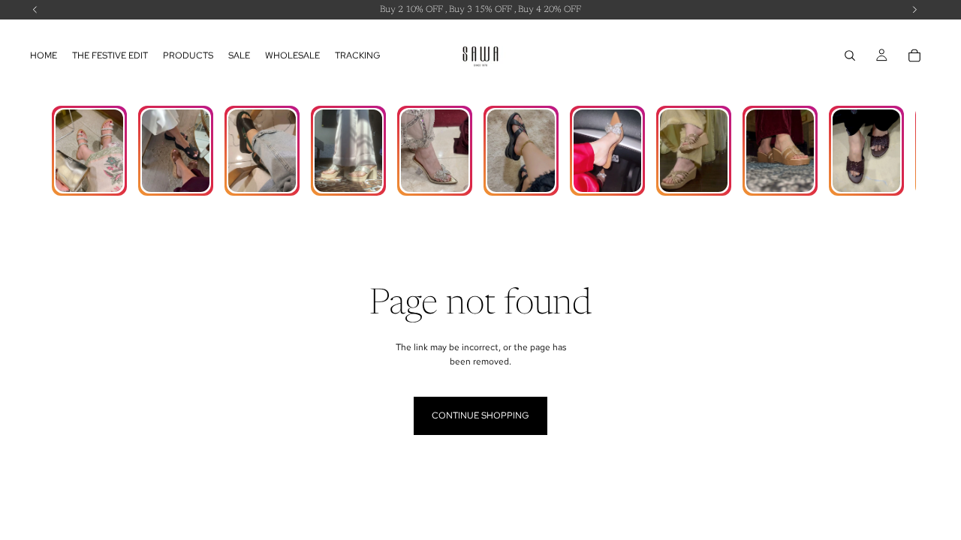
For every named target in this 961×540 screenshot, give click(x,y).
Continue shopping (480, 416)
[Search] (849, 55)
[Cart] (914, 55)
